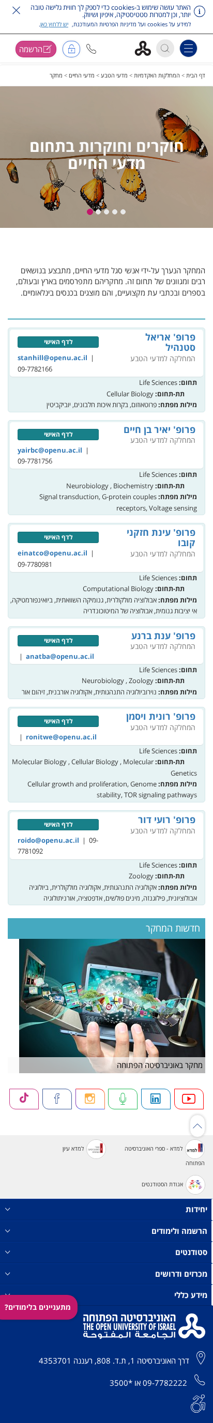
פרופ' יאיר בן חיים (159, 429)
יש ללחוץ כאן (54, 24)
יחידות (196, 1209)
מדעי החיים (82, 75)
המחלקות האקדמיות (157, 75)
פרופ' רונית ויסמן (160, 716)
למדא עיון (73, 1148)
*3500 (121, 1383)
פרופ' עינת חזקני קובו (161, 537)
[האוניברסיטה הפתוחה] (146, 47)
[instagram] (90, 1099)
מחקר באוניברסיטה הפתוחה (160, 1065)
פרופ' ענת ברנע (163, 635)
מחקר (56, 75)
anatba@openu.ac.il (60, 656)
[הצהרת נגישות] (198, 1403)
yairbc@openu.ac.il (50, 450)
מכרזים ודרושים (181, 1274)
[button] (91, 49)
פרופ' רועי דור (166, 819)
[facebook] (57, 1099)
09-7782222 (165, 1383)
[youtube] (189, 1099)
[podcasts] (123, 1099)
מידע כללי (190, 1295)
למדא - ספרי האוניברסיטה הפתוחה (165, 1155)
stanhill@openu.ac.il (52, 357)
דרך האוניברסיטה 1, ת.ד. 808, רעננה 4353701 (114, 1360)
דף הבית (195, 75)
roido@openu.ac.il (48, 840)
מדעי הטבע (114, 75)
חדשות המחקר (173, 928)
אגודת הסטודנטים (162, 1184)
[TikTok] (24, 1099)
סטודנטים (191, 1252)
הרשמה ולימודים (179, 1231)
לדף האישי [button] (58, 341)
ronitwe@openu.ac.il (61, 736)
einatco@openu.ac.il (52, 553)
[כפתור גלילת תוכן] (197, 1126)
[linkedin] (156, 1099)
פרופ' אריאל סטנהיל (170, 342)
